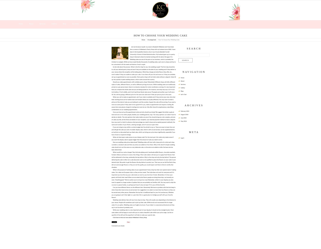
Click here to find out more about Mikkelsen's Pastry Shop (130, 217)
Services (43, 24)
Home (21, 24)
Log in (182, 138)
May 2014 (184, 121)
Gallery (54, 24)
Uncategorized (151, 39)
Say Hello (75, 24)
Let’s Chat (183, 94)
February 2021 (185, 111)
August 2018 (184, 114)
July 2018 (183, 118)
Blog (64, 24)
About (31, 24)
